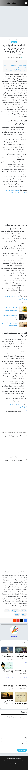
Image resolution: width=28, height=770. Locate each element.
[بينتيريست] (18, 620)
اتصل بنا (22, 760)
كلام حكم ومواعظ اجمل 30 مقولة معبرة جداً (21, 704)
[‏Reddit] (14, 620)
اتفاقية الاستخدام (14, 763)
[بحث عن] (20, 3)
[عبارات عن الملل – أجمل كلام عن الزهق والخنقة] (23, 317)
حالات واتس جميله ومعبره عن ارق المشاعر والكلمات (21, 655)
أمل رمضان (18, 57)
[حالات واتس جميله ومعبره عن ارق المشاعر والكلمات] (21, 650)
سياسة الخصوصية (7, 760)
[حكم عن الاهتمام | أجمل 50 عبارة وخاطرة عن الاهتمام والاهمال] (23, 309)
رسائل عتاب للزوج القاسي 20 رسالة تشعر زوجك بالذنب (7, 656)
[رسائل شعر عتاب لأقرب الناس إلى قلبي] (21, 680)
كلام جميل (11, 39)
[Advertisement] (14, 21)
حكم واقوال (15, 611)
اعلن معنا (18, 760)
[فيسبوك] (25, 620)
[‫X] (21, 620)
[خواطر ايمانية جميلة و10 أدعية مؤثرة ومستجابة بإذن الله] (7, 680)
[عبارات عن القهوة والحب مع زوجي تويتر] (21, 665)
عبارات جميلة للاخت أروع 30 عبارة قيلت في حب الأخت (8, 671)
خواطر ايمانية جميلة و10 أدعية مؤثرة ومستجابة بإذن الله (7, 687)
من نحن (13, 760)
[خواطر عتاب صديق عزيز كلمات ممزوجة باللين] (7, 695)
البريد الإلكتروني (23, 743)
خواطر (6, 611)
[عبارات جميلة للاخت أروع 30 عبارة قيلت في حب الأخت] (7, 665)
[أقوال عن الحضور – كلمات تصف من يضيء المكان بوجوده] (23, 324)
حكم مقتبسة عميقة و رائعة (19, 67)
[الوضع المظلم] (18, 3)
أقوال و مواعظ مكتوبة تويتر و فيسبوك (16, 69)
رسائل (23, 614)
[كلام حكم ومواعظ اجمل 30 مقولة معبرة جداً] (21, 697)
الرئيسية (16, 39)
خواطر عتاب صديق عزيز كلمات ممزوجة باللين (8, 701)
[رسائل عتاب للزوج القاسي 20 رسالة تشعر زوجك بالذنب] (7, 650)
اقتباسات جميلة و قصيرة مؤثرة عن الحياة (15, 65)
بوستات (23, 611)
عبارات (16, 614)
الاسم (25, 737)
